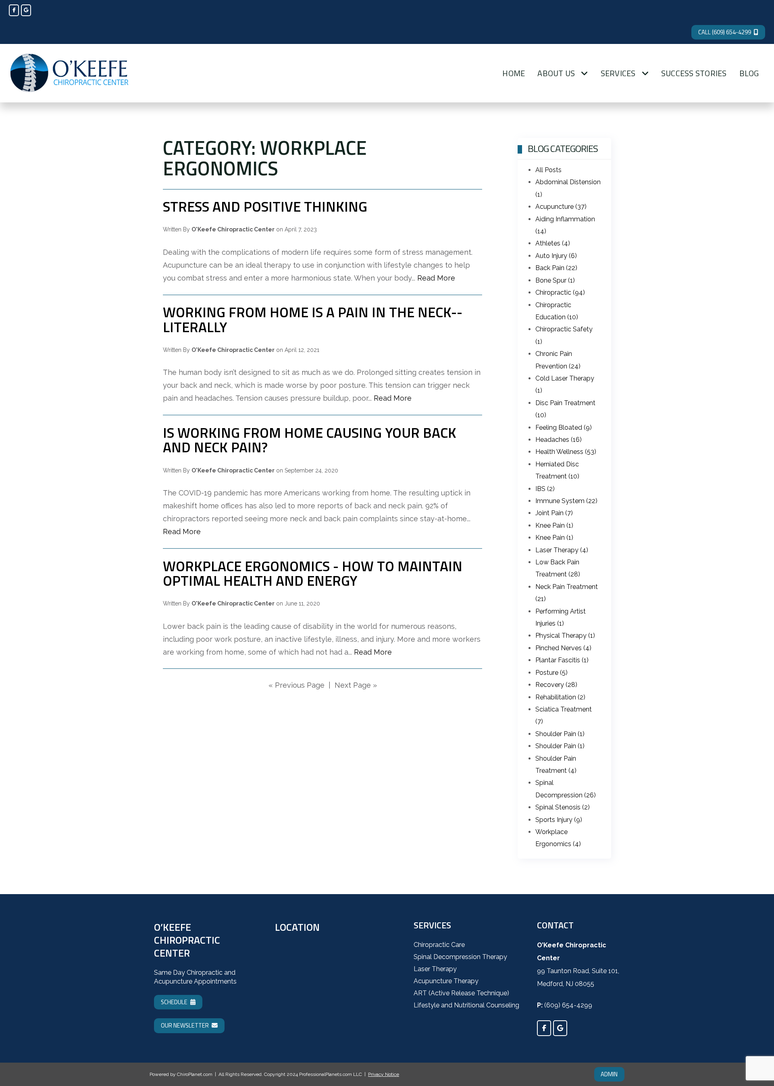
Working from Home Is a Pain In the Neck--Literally (312, 319)
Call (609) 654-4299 (724, 32)
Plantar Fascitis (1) (562, 660)
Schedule (174, 1002)
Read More (436, 278)
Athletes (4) (552, 243)
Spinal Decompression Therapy (460, 957)
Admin (609, 1074)
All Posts (548, 170)
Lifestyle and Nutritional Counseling (466, 1005)
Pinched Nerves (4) (563, 648)
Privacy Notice (383, 1074)
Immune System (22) (566, 501)
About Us (556, 73)
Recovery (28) (556, 685)
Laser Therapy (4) (561, 550)
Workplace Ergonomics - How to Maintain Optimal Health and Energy (312, 573)
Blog (749, 73)
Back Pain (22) (556, 268)
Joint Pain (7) (554, 513)
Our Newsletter (185, 1025)
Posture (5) (551, 672)
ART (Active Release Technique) (461, 993)
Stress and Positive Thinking (265, 206)
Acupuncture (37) (561, 206)
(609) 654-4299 (568, 1005)
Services (618, 73)
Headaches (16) (558, 439)
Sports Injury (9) (558, 820)
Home (513, 73)
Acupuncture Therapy (446, 981)
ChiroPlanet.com (194, 1074)
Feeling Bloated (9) (563, 427)
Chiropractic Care (439, 945)
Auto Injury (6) (556, 256)
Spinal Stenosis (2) (562, 807)
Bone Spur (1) (555, 280)
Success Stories (694, 73)
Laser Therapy (435, 969)
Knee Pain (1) (554, 525)
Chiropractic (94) (560, 292)
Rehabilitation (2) (560, 697)
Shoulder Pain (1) (560, 734)
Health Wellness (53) (565, 452)
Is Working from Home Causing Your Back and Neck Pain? (309, 440)
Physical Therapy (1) (565, 635)
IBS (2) (545, 489)
